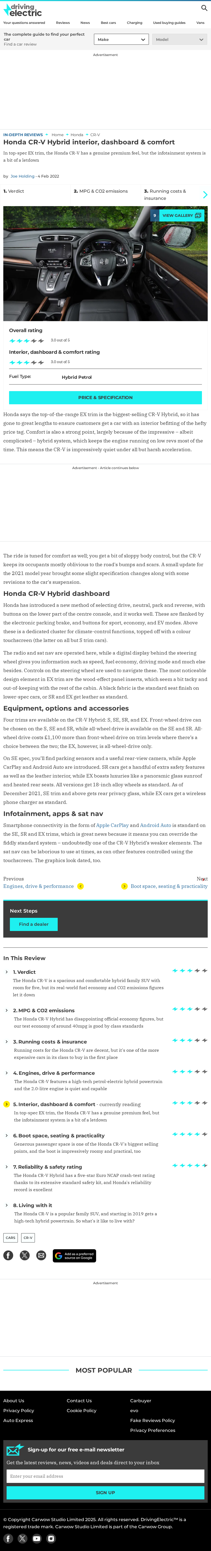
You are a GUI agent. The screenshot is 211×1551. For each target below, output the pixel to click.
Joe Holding (23, 176)
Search (204, 8)
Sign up (105, 1492)
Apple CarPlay (112, 825)
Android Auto (155, 825)
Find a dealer (34, 924)
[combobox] (97, 39)
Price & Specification (105, 397)
